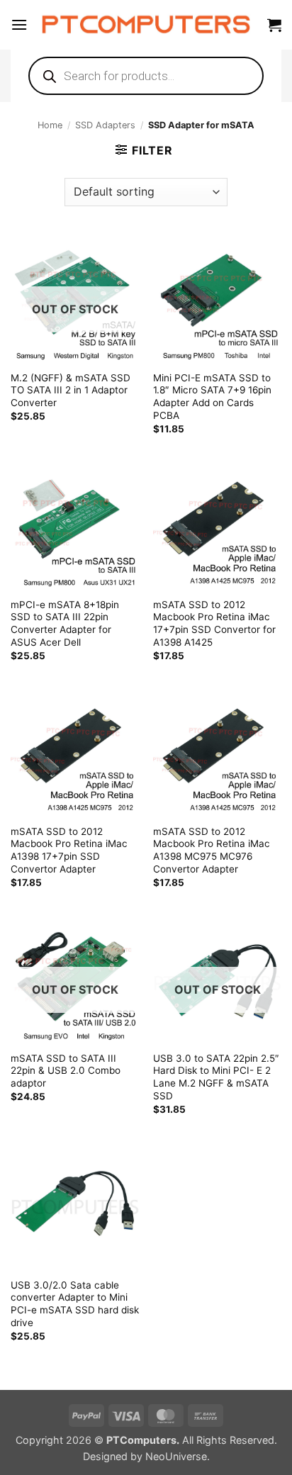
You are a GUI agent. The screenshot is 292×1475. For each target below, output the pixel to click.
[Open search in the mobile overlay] (146, 76)
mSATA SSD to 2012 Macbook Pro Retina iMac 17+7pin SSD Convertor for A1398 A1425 (214, 623)
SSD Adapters (105, 125)
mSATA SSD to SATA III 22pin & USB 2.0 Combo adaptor (65, 1071)
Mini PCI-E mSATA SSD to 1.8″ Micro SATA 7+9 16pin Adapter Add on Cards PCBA (212, 396)
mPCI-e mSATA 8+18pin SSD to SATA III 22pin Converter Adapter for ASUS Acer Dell (65, 623)
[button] (19, 24)
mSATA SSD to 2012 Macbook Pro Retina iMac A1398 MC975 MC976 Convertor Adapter (211, 850)
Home (50, 125)
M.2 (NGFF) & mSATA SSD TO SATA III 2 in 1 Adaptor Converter (70, 390)
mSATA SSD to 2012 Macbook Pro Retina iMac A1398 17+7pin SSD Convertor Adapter (69, 850)
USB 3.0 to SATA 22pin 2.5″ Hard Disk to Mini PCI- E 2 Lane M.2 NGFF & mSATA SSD (216, 1077)
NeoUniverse (176, 1456)
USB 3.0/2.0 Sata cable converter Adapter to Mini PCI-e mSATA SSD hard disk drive (75, 1303)
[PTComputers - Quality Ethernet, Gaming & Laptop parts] (146, 25)
